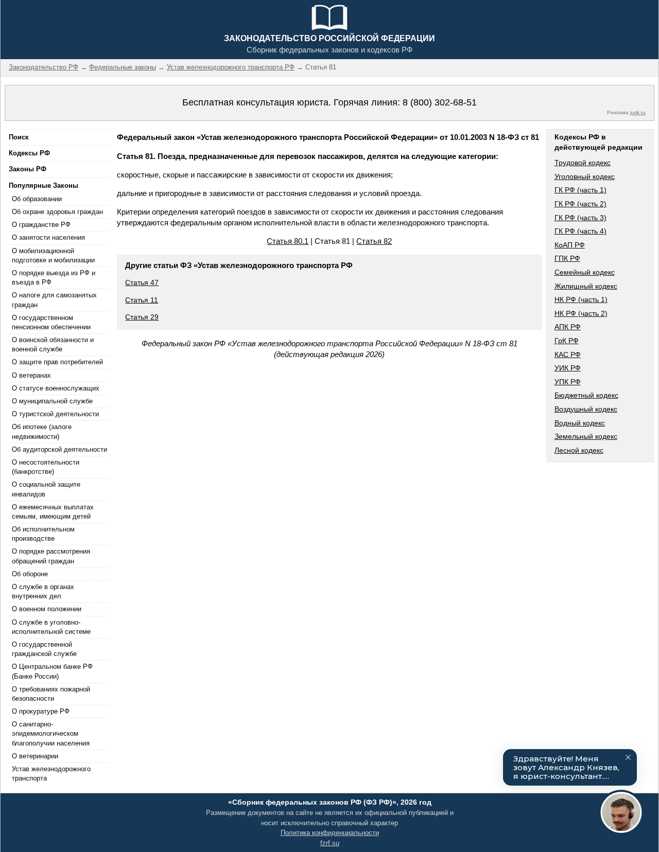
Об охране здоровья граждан (57, 212)
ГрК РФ (566, 340)
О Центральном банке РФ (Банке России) (52, 671)
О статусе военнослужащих (55, 388)
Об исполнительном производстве (43, 533)
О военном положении (46, 609)
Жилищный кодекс (585, 286)
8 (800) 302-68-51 (440, 102)
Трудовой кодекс (582, 162)
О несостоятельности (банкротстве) (45, 466)
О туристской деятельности (55, 414)
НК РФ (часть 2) (581, 313)
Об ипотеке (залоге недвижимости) (42, 431)
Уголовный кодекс (584, 176)
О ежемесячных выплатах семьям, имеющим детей (53, 511)
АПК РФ (567, 327)
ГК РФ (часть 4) (580, 231)
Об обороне (30, 574)
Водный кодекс (579, 423)
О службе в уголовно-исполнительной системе (51, 626)
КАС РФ (567, 354)
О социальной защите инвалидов (46, 489)
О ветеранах (31, 375)
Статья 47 (142, 282)
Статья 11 (141, 300)
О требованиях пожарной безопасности (51, 693)
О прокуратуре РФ (41, 711)
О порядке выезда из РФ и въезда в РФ (53, 277)
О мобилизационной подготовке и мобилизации (53, 255)
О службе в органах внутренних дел (43, 591)
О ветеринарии (35, 756)
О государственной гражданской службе (44, 649)
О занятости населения (48, 237)
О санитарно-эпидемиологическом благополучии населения (51, 733)
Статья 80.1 (287, 241)
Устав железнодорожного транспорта (51, 773)
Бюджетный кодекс (586, 395)
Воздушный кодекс (585, 409)
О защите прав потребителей (57, 362)
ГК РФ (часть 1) (580, 190)
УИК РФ (567, 368)
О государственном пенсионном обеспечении (51, 322)
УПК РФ (567, 382)
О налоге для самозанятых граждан (54, 299)
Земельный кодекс (585, 436)
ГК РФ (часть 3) (580, 218)
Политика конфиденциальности (330, 833)
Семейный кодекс (584, 272)
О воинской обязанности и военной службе (53, 344)
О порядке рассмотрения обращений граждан (51, 555)
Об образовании (37, 199)
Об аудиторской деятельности (59, 449)
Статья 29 (142, 317)
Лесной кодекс (578, 450)
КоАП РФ (569, 245)
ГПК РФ (567, 258)
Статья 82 (374, 241)
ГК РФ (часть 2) (580, 204)
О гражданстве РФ (41, 224)
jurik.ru (638, 112)
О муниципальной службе (52, 401)
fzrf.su (329, 843)
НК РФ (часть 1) (581, 299)
